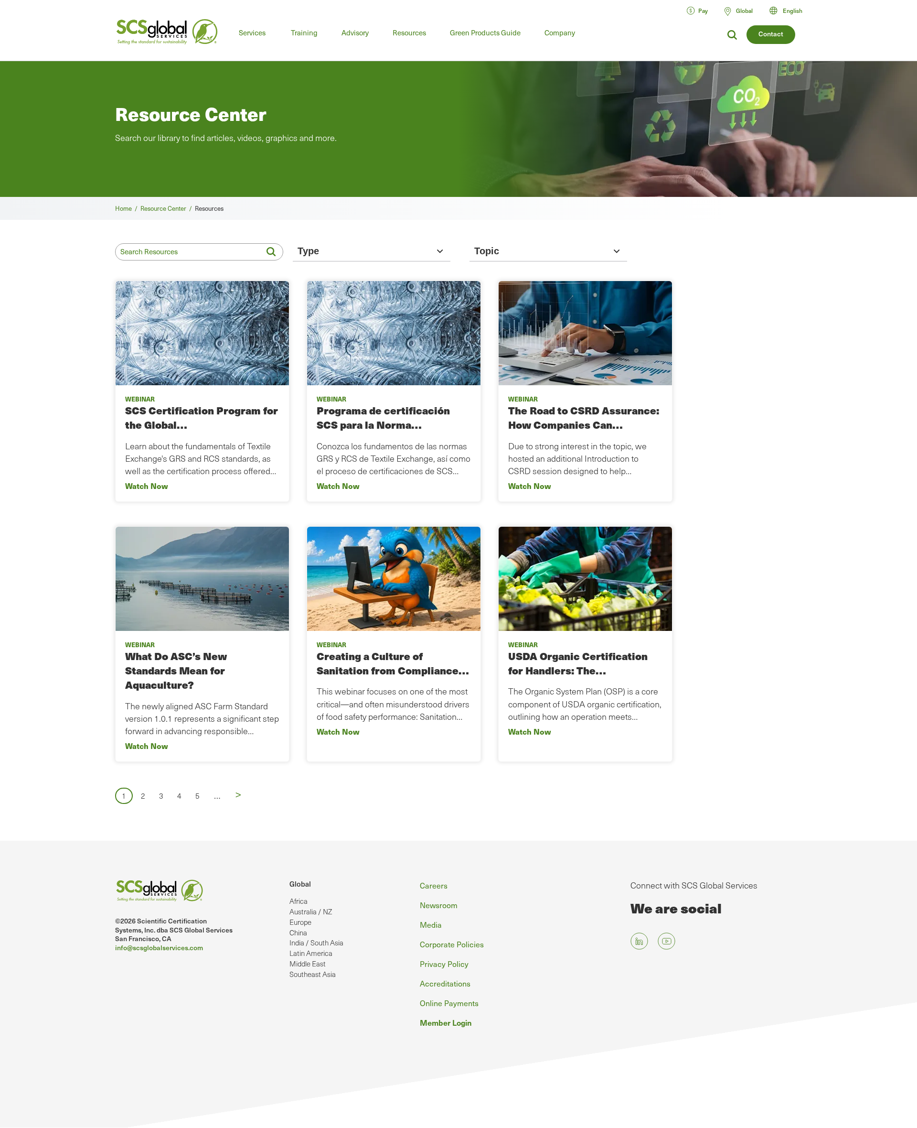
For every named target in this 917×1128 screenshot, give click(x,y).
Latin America (310, 953)
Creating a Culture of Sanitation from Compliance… (393, 663)
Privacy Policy (444, 963)
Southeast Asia (312, 974)
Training (304, 32)
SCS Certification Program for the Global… (201, 417)
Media (431, 924)
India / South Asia (316, 942)
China (298, 932)
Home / (127, 208)
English (792, 10)
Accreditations (445, 983)
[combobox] (790, 10)
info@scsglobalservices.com (159, 948)
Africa (298, 901)
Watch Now (146, 485)
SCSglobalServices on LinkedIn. (639, 941)
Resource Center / (167, 208)
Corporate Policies (452, 944)
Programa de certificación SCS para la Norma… (383, 417)
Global (300, 884)
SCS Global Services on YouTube (666, 941)
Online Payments (449, 1003)
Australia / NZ (310, 911)
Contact (770, 34)
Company (559, 32)
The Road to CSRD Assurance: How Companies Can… (583, 417)
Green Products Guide (485, 32)
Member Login (446, 1022)
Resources (409, 32)
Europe (300, 922)
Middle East (307, 963)
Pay (703, 10)
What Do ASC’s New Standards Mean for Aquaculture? (176, 671)
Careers (434, 885)
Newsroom (439, 905)
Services (252, 32)
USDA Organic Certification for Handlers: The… (578, 663)
